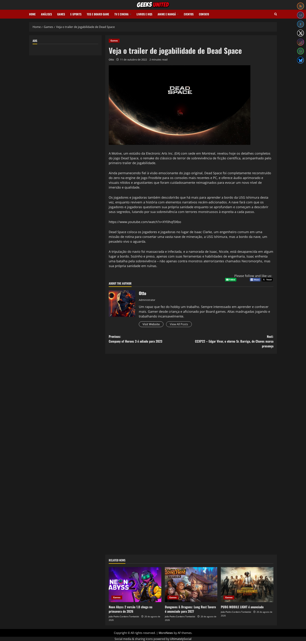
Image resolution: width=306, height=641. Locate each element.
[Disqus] (191, 406)
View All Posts (179, 324)
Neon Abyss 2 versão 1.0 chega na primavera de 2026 (130, 609)
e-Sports (75, 14)
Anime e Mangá (167, 14)
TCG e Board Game (98, 14)
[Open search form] (275, 14)
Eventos (189, 14)
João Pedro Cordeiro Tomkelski (124, 616)
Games (61, 14)
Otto (111, 59)
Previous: (135, 338)
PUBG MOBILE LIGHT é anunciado (242, 607)
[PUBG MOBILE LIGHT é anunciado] (247, 584)
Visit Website (151, 324)
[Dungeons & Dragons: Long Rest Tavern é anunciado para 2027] (191, 584)
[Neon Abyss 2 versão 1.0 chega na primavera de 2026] (135, 584)
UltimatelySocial (180, 639)
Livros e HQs (144, 14)
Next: (234, 341)
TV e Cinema (121, 14)
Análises (46, 14)
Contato (204, 14)
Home (32, 14)
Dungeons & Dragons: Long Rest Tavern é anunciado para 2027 (190, 609)
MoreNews (166, 633)
